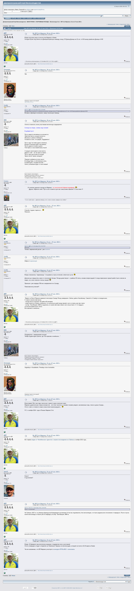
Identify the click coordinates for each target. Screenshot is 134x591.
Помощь (19, 18)
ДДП (5, 33)
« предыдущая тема (113, 24)
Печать (127, 26)
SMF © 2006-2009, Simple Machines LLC (73, 588)
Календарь (29, 18)
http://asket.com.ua (29, 102)
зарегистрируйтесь (39, 9)
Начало (8, 18)
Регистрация (40, 18)
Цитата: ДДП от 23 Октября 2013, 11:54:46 (35, 109)
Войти (34, 18)
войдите (28, 9)
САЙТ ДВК (14, 18)
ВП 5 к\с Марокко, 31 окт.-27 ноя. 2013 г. (71, 21)
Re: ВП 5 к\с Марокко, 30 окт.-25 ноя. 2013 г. (46, 33)
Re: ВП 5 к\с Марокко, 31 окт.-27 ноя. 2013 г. (46, 257)
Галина (6, 181)
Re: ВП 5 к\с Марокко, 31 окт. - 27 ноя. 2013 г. (46, 205)
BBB (5, 120)
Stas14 (6, 471)
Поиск (24, 18)
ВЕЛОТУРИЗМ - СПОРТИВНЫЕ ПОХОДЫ (38, 21)
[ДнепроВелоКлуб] (4, 66)
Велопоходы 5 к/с (55, 21)
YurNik (6, 105)
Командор (7, 69)
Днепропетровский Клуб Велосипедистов (14, 21)
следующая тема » (124, 24)
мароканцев (33, 261)
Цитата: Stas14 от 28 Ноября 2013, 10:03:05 (35, 507)
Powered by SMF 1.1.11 (57, 588)
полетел (47, 249)
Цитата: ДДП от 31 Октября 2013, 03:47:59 (35, 246)
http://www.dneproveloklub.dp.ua (45, 63)
